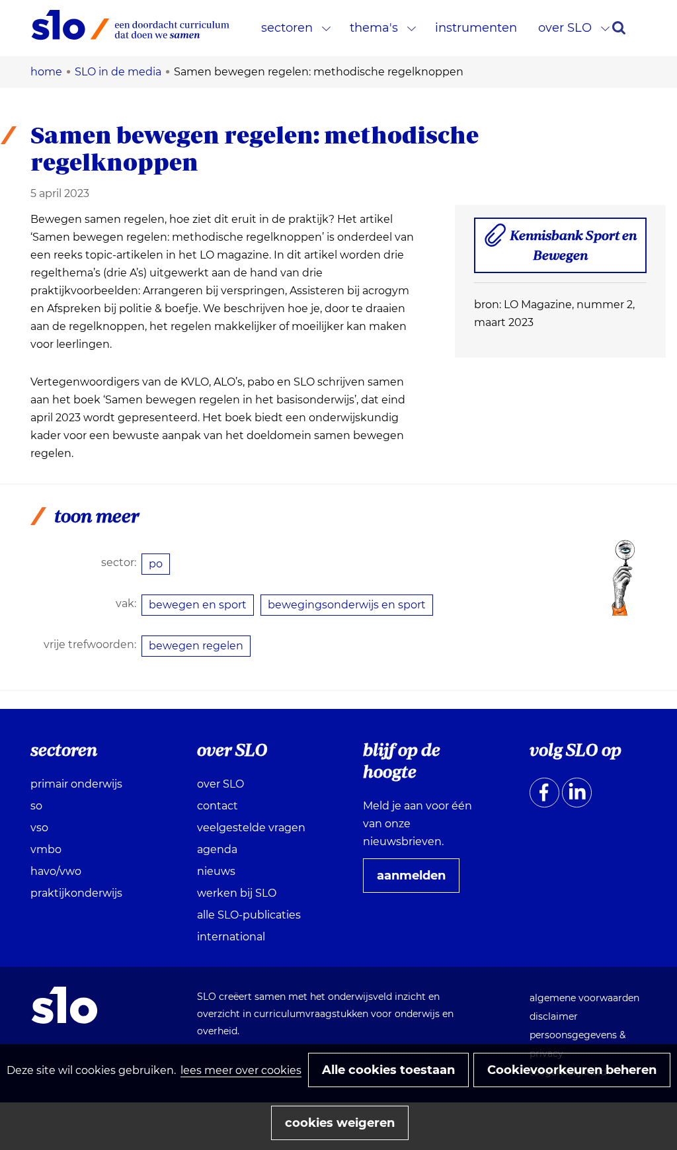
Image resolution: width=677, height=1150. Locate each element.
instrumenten (476, 28)
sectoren (287, 28)
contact (217, 806)
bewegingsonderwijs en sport (347, 604)
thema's (374, 28)
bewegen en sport (198, 604)
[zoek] (618, 27)
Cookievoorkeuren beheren (572, 1070)
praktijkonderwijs (76, 893)
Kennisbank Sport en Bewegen (573, 250)
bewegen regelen (196, 645)
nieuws (216, 871)
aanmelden (416, 880)
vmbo (45, 849)
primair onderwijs (76, 784)
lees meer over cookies (240, 1070)
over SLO (565, 28)
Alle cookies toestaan (388, 1070)
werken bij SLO (236, 893)
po (156, 563)
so (36, 806)
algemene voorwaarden (584, 998)
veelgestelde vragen (251, 827)
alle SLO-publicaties (249, 915)
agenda (217, 849)
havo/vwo (55, 871)
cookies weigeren (340, 1123)
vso (39, 827)
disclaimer (554, 1016)
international (231, 936)
